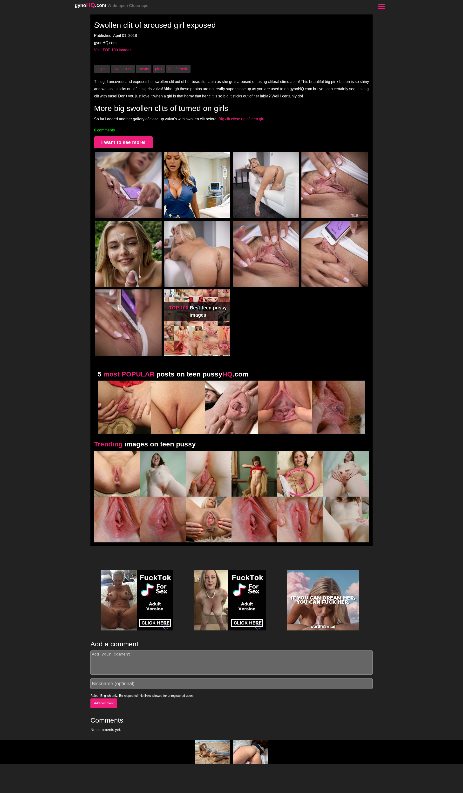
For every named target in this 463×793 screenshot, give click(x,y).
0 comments (104, 130)
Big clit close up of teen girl (241, 119)
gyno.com (111, 5)
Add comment (104, 703)
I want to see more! (123, 142)
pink (158, 69)
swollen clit (123, 69)
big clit (102, 69)
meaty (144, 69)
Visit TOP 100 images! (113, 50)
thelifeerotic (178, 69)
